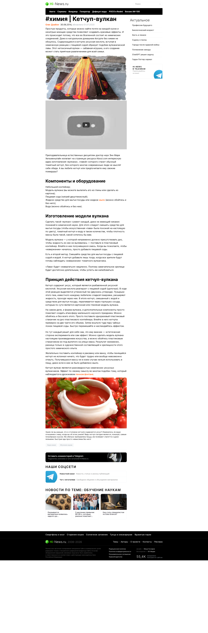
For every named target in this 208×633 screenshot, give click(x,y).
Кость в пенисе (139, 35)
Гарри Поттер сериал (142, 59)
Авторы (124, 542)
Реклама (158, 542)
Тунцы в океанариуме (121, 534)
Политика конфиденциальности (120, 551)
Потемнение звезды (141, 50)
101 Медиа (151, 551)
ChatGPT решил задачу (143, 54)
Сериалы (61, 11)
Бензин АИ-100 (132, 11)
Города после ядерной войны (145, 45)
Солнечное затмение (97, 534)
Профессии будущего (142, 25)
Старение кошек (75, 534)
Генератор (85, 11)
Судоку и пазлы (139, 40)
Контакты (147, 542)
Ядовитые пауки (143, 534)
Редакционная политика (117, 549)
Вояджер (73, 11)
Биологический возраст (143, 30)
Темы (115, 542)
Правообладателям (115, 557)
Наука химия (51, 445)
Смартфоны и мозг (55, 534)
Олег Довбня (52, 24)
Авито (52, 11)
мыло (102, 200)
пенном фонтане (84, 374)
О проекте (135, 542)
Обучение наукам (66, 445)
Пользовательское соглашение (120, 554)
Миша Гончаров (149, 549)
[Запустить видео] (86, 125)
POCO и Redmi (116, 11)
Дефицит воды (99, 11)
